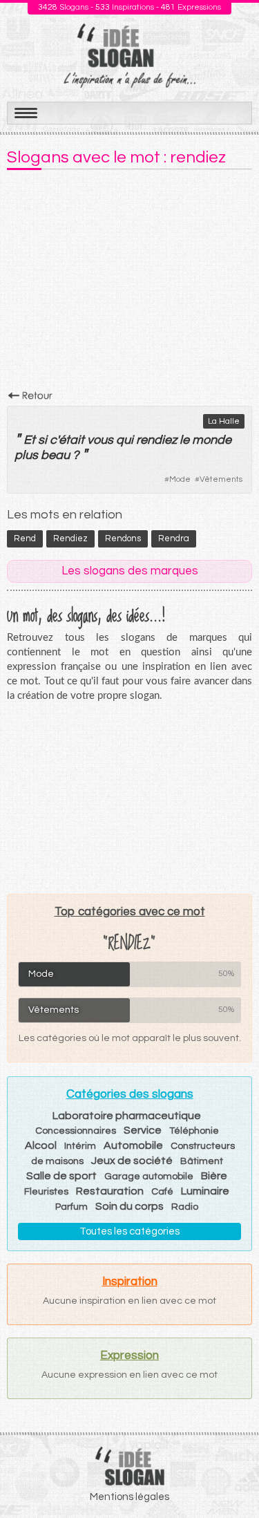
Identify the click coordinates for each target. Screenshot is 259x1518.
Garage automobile (148, 1176)
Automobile (133, 1145)
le (184, 440)
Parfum (71, 1207)
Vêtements (221, 479)
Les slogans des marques (129, 571)
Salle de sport (61, 1175)
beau (55, 455)
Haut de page (232, 1477)
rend (25, 538)
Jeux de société (132, 1160)
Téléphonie (194, 1131)
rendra (173, 538)
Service (143, 1130)
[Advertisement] (129, 284)
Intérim (80, 1146)
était (71, 440)
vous (100, 440)
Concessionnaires (75, 1131)
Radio (184, 1207)
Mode (180, 479)
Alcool (41, 1145)
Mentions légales (129, 1497)
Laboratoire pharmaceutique (126, 1115)
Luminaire (205, 1191)
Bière (214, 1175)
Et (29, 440)
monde (211, 440)
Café (162, 1192)
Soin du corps (129, 1206)
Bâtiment (201, 1161)
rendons (123, 538)
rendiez (156, 440)
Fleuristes (46, 1192)
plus (26, 455)
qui (124, 440)
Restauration (110, 1191)
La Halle (224, 421)
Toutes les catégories (129, 1231)
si (42, 440)
